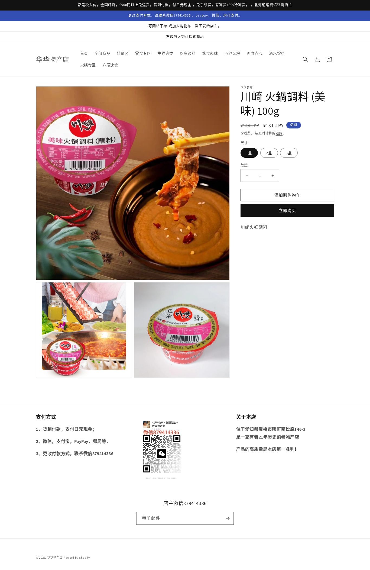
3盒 (289, 152)
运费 (279, 133)
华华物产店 (55, 557)
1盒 (249, 152)
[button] (305, 59)
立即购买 (287, 210)
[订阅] (227, 518)
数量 (244, 165)
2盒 (269, 152)
